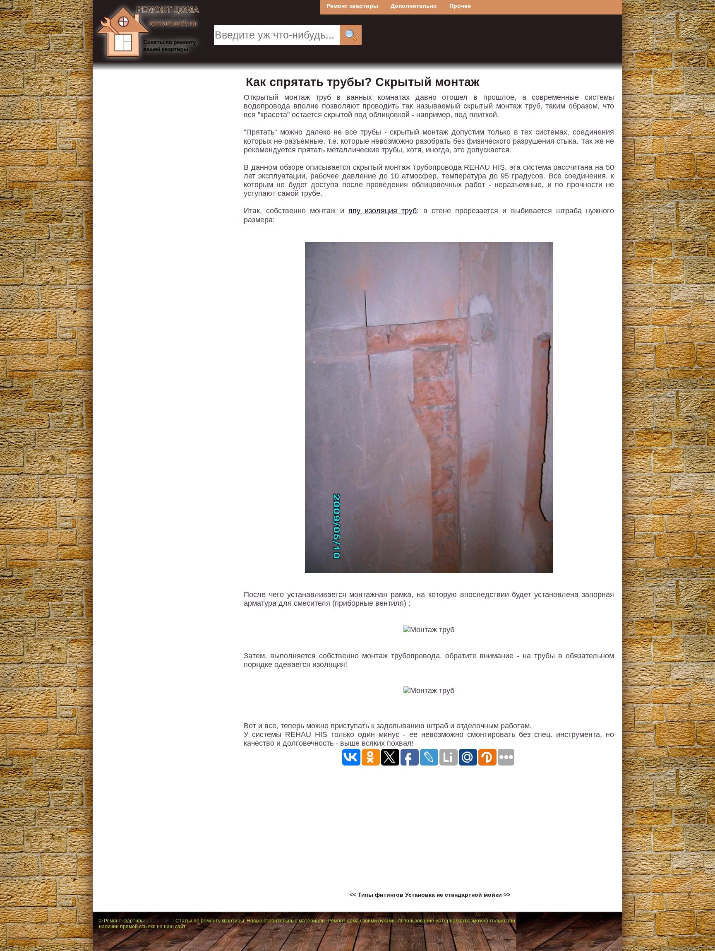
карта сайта (160, 921)
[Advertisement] (429, 833)
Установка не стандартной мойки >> (457, 894)
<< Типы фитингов (377, 894)
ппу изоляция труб (382, 211)
